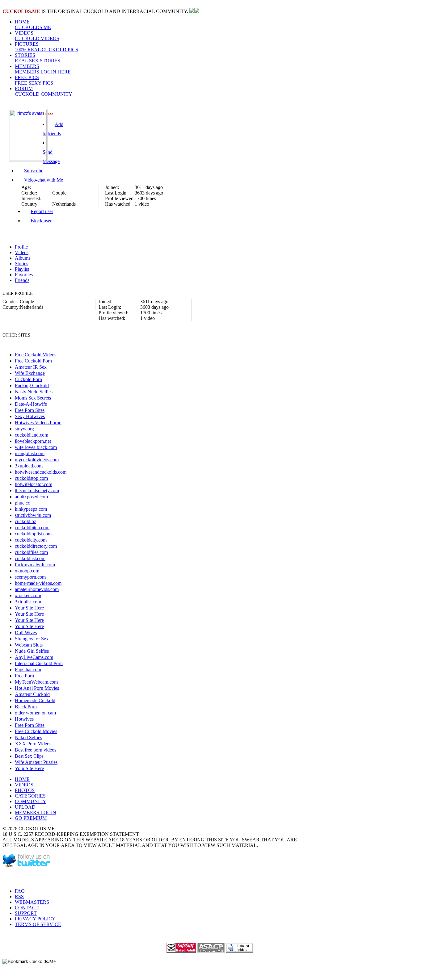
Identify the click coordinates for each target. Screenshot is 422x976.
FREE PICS (35, 80)
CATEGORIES (30, 795)
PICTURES (46, 46)
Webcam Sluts (29, 644)
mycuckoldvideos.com (37, 459)
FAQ (20, 891)
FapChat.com (28, 669)
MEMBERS (43, 69)
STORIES (37, 57)
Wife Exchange (30, 373)
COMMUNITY (30, 801)
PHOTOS (25, 790)
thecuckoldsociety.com (37, 490)
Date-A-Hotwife (31, 404)
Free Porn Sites (29, 410)
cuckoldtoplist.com (33, 533)
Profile (21, 246)
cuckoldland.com (31, 435)
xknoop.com (27, 570)
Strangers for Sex (32, 638)
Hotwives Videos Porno (38, 422)
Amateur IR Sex (31, 367)
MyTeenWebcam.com (36, 682)
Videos (21, 252)
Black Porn (26, 706)
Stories (21, 263)
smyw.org (24, 428)
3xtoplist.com (28, 601)
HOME (33, 24)
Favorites (24, 274)
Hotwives (24, 719)
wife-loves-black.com (36, 447)
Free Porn (24, 675)
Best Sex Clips (29, 756)
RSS (19, 896)
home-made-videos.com (38, 583)
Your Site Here (29, 607)
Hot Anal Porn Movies (37, 688)
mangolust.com (29, 453)
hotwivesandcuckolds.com (40, 472)
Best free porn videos (35, 749)
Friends (22, 280)
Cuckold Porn (28, 379)
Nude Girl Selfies (32, 651)
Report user (42, 211)
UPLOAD (25, 807)
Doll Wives (26, 632)
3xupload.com (29, 465)
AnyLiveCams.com (34, 657)
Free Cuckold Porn (33, 360)
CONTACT (27, 907)
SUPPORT (26, 913)
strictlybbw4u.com (33, 515)
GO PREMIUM (31, 818)
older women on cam (35, 712)
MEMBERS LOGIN (35, 812)
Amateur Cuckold (32, 694)
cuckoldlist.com (30, 558)
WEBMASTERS (32, 902)
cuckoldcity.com (31, 539)
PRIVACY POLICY (35, 918)
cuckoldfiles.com (31, 552)
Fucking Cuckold (32, 385)
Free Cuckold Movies (36, 731)
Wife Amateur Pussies (36, 762)
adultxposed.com (31, 496)
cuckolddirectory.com (36, 546)
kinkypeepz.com (31, 509)
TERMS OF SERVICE (38, 924)
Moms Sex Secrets (33, 397)
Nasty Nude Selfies (34, 391)
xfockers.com (28, 595)
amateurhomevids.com (37, 589)
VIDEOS (37, 35)
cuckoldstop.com (31, 478)
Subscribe (33, 170)
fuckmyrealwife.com (35, 564)
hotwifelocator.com (33, 484)
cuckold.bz (25, 521)
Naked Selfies (28, 737)
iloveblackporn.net (33, 441)
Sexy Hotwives (30, 416)
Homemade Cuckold (35, 700)
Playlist (22, 269)
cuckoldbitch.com (32, 527)
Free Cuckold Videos (35, 354)
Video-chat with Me (43, 179)
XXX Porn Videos (33, 743)
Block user (41, 220)
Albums (22, 258)
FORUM (43, 91)
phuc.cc (22, 502)
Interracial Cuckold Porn (39, 663)
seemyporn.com (30, 577)
